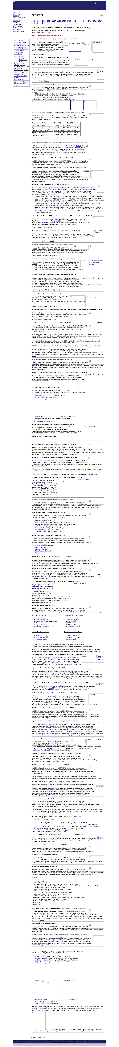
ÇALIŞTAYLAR (18, 22)
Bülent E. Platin (40, 547)
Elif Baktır (70, 623)
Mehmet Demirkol (72, 635)
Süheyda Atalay (40, 553)
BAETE (41, 790)
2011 (95, 21)
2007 (44, 23)
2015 (74, 21)
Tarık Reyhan (39, 1003)
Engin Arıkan (39, 395)
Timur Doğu (56, 61)
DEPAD (78, 146)
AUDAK (58, 377)
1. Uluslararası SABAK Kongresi (51, 222)
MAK (15, 19)
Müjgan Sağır (63, 234)
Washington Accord (42, 828)
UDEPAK (77, 147)
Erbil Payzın (54, 838)
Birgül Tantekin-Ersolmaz (52, 189)
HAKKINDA (17, 14)
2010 (100, 21)
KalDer (59, 560)
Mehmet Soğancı (40, 416)
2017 (64, 21)
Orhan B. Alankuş (41, 1008)
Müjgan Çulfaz (58, 376)
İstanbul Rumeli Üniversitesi (47, 661)
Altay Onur (70, 639)
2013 (84, 21)
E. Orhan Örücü (40, 639)
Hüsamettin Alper (41, 635)
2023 (33, 21)
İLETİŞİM (16, 29)
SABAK (58, 221)
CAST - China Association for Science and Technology (44, 482)
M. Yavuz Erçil (83, 189)
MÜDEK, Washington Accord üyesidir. (21, 83)
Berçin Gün (90, 1010)
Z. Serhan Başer (56, 42)
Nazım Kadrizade (41, 623)
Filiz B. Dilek (39, 397)
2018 (59, 21)
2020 (49, 21)
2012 (90, 21)
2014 (79, 21)
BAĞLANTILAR (18, 27)
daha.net (102, 1042)
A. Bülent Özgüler (56, 72)
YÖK (45, 62)
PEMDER (91, 838)
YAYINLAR (17, 24)
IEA (66, 830)
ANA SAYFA (17, 12)
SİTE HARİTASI (18, 31)
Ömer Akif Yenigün (41, 999)
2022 (38, 21)
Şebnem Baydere (88, 188)
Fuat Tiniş (38, 1001)
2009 (33, 23)
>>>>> (49, 32)
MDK (58, 62)
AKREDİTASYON (19, 17)
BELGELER (17, 21)
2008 (38, 23)
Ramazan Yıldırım (40, 528)
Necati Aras (70, 621)
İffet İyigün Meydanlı (41, 520)
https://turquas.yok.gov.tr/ (85, 704)
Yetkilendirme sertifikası (39, 466)
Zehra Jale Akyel (72, 619)
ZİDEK (69, 172)
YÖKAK (34, 280)
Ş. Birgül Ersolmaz (73, 626)
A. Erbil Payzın (55, 171)
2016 (69, 21)
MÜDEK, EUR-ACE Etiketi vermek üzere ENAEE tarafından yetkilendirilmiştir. (21, 76)
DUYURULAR (18, 26)
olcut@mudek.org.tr (83, 341)
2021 (44, 21)
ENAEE (57, 193)
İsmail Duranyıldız (41, 637)
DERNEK (16, 16)
